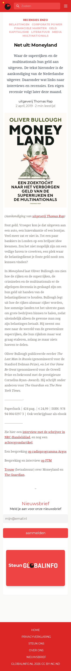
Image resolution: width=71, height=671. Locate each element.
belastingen (19, 24)
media (57, 32)
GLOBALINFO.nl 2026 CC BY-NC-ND (35, 664)
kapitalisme (19, 32)
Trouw (9, 469)
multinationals (36, 35)
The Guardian (14, 475)
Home (35, 630)
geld (53, 28)
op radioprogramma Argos (47, 451)
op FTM (46, 460)
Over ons (36, 650)
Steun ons (36, 643)
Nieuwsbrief (36, 657)
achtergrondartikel (18, 442)
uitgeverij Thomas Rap (48, 216)
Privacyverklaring (36, 636)
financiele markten (31, 28)
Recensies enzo (35, 20)
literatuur (40, 32)
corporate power (47, 24)
